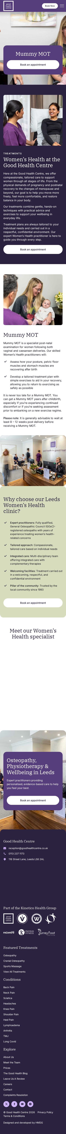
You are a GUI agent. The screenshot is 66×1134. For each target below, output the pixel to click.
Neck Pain (9, 992)
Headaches (9, 1003)
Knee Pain (8, 1008)
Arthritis (7, 1030)
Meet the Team (11, 1062)
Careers (7, 1084)
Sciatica (7, 998)
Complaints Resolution (15, 1095)
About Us (8, 1057)
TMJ (5, 1036)
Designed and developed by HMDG (23, 1122)
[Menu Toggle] (62, 6)
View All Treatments (14, 971)
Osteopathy (9, 955)
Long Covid (9, 1041)
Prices (6, 1067)
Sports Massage (12, 966)
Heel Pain (8, 1019)
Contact (7, 1089)
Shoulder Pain (11, 1014)
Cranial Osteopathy (14, 960)
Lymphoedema (11, 1025)
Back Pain (8, 987)
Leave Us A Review (14, 1078)
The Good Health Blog (15, 1073)
